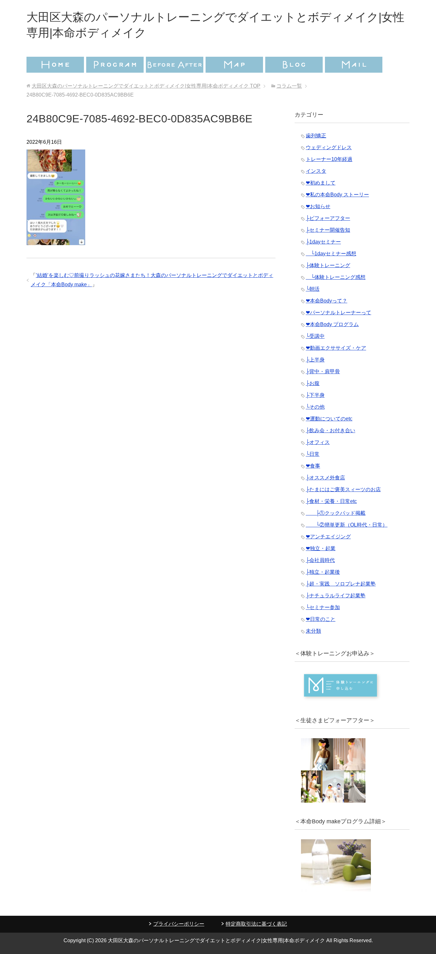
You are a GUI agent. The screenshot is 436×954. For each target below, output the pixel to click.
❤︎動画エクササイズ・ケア (336, 348)
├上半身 (315, 359)
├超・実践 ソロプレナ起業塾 (341, 583)
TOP (146, 86)
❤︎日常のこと (320, 619)
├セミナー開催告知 (328, 230)
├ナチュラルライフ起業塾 (335, 595)
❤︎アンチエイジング (328, 536)
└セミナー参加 (323, 607)
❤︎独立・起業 (320, 548)
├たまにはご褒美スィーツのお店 (343, 489)
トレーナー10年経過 (329, 159)
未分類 (313, 631)
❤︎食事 (313, 466)
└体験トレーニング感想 (335, 277)
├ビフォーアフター (328, 218)
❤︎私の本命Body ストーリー (337, 194)
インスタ (316, 171)
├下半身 (315, 395)
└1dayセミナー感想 (331, 253)
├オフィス (318, 442)
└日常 (312, 454)
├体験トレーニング (328, 265)
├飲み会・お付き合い (330, 430)
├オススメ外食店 (325, 477)
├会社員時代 (320, 560)
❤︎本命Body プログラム (332, 324)
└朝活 (312, 289)
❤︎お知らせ (318, 206)
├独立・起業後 (323, 572)
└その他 (315, 407)
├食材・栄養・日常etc (331, 501)
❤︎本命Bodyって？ (326, 300)
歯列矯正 (316, 135)
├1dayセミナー (323, 241)
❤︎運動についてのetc (329, 418)
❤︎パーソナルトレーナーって (338, 312)
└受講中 (315, 336)
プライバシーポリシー (178, 924)
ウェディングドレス (329, 147)
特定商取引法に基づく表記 (256, 924)
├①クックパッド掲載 (335, 513)
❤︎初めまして (320, 183)
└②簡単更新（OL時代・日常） (346, 525)
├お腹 (312, 383)
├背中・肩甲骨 (323, 371)
